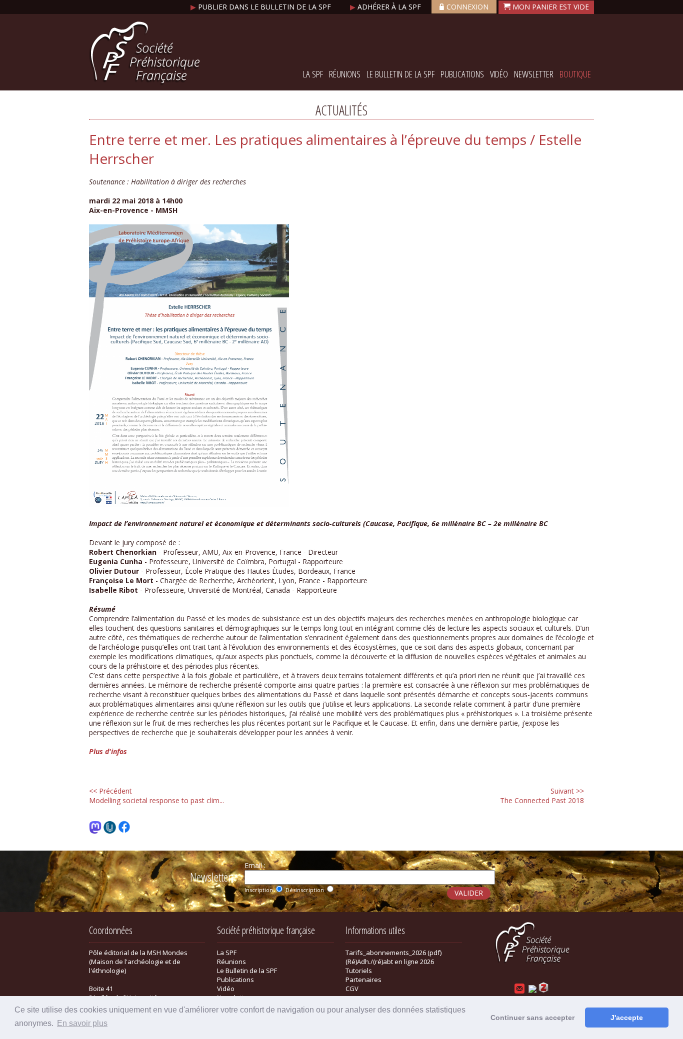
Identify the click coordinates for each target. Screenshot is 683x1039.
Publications (462, 73)
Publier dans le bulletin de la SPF (261, 6)
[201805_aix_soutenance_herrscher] (189, 504)
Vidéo (499, 73)
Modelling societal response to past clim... (156, 795)
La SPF (313, 73)
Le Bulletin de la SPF (400, 73)
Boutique (575, 73)
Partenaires (364, 979)
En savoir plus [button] (82, 1023)
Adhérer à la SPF (386, 6)
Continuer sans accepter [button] (532, 1018)
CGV (352, 988)
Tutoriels (359, 970)
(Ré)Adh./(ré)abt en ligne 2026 (390, 961)
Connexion (467, 6)
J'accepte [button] (626, 1018)
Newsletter (534, 73)
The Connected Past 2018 (542, 795)
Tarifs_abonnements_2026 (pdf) (394, 952)
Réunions (344, 73)
